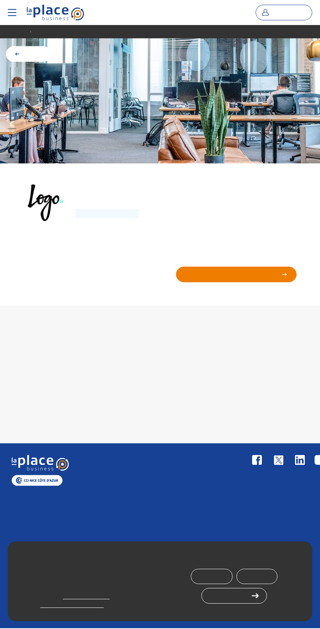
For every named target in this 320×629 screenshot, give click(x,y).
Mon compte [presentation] (289, 12)
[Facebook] (257, 460)
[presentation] (55, 12)
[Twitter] (278, 460)
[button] (12, 12)
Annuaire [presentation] (18, 32)
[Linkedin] (300, 460)
